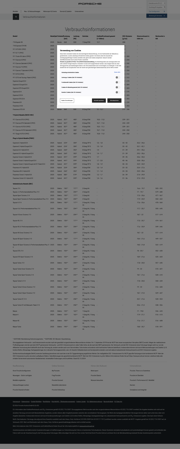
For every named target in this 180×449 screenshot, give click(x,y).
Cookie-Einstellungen (67, 100)
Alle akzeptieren (114, 100)
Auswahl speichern (99, 100)
